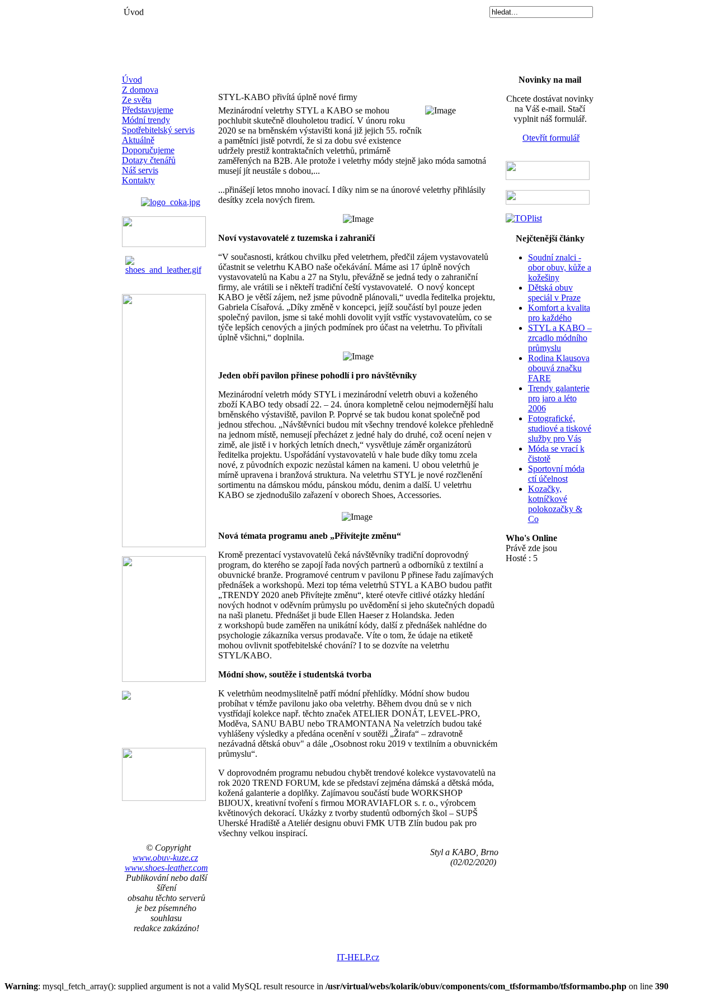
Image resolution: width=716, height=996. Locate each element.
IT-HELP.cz (358, 957)
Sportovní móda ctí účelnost (556, 473)
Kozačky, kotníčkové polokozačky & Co (555, 504)
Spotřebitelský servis (158, 130)
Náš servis (140, 170)
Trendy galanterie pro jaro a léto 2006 (559, 398)
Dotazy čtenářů (149, 160)
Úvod (132, 79)
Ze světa (137, 100)
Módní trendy (146, 120)
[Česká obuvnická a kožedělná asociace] (171, 199)
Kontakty (138, 180)
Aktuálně (138, 140)
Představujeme (147, 110)
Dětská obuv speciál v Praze (554, 292)
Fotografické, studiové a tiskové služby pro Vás (559, 428)
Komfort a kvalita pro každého (559, 312)
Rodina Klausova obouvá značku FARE (559, 368)
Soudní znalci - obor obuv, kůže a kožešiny (559, 267)
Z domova (140, 89)
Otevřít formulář (551, 138)
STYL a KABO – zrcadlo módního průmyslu (560, 338)
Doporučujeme (148, 150)
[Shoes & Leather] (166, 262)
